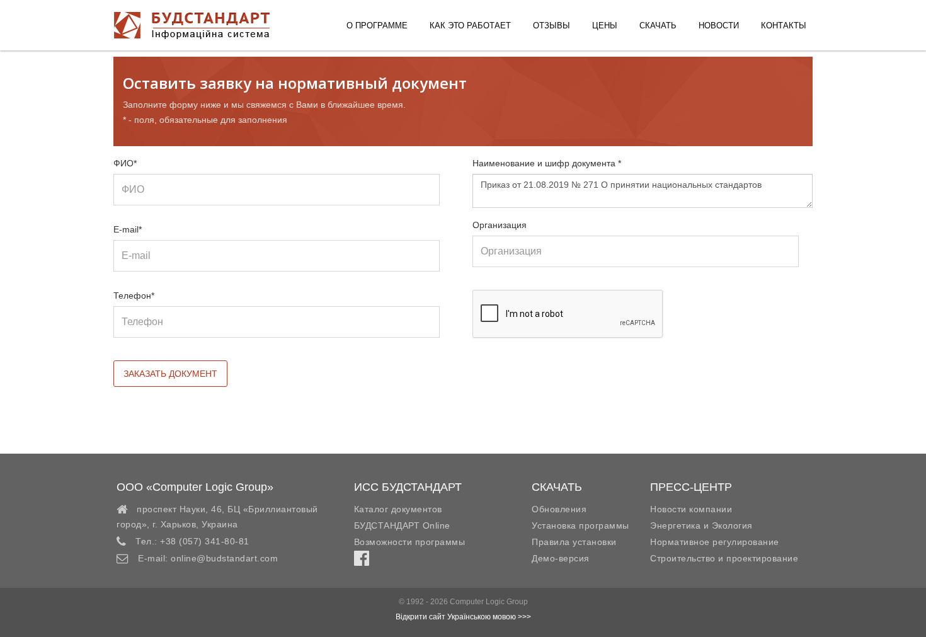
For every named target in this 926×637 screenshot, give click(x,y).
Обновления (559, 509)
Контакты (783, 25)
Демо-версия (561, 558)
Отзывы (551, 25)
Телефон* (133, 295)
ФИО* (125, 163)
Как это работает (470, 25)
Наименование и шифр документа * (546, 163)
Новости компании (691, 509)
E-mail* (127, 229)
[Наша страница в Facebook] (361, 561)
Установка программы (580, 525)
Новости (719, 25)
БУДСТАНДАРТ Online (402, 525)
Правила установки (574, 542)
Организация (499, 225)
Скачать (658, 25)
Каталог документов (398, 509)
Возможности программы (410, 542)
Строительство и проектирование (724, 558)
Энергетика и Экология (701, 525)
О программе (377, 25)
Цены (604, 25)
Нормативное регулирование (714, 542)
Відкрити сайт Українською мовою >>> (463, 616)
